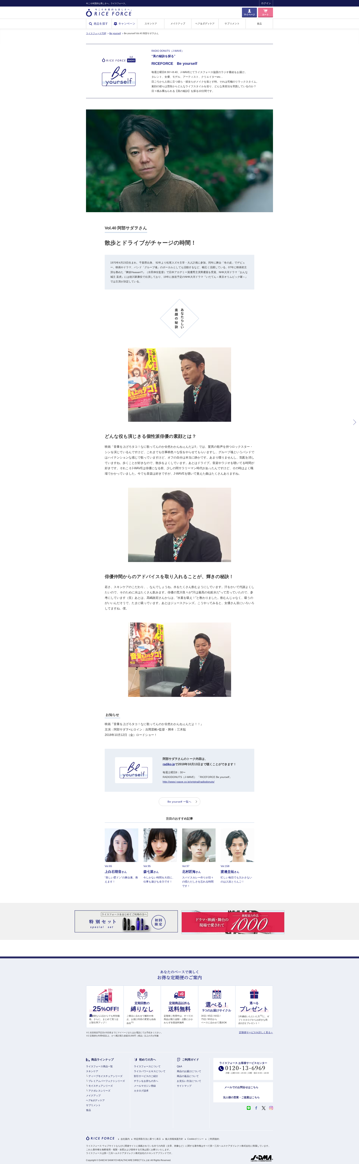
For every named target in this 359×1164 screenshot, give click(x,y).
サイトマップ (184, 1085)
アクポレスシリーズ (99, 1090)
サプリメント (232, 23)
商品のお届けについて (189, 1071)
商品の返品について (188, 1076)
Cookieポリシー (195, 1139)
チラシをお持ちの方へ (146, 1081)
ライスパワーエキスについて (149, 1071)
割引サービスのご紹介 (146, 1076)
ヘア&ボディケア (95, 1100)
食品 (259, 23)
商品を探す (101, 23)
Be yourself (115, 33)
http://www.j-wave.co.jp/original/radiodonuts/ (188, 781)
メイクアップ (178, 23)
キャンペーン (126, 23)
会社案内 (125, 1139)
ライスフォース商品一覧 (99, 1066)
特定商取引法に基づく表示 (147, 1139)
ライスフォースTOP (96, 33)
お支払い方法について (189, 1081)
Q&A (179, 1066)
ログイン (266, 3)
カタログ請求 (141, 1090)
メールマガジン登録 (145, 1085)
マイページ (249, 14)
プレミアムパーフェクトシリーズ (106, 1081)
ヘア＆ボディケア (204, 23)
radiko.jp (169, 764)
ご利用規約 (213, 1139)
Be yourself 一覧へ (179, 801)
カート (265, 14)
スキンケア (151, 23)
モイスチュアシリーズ (100, 1085)
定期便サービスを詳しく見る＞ (256, 1032)
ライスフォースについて (147, 1066)
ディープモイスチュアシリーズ (105, 1076)
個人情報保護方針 (174, 1139)
